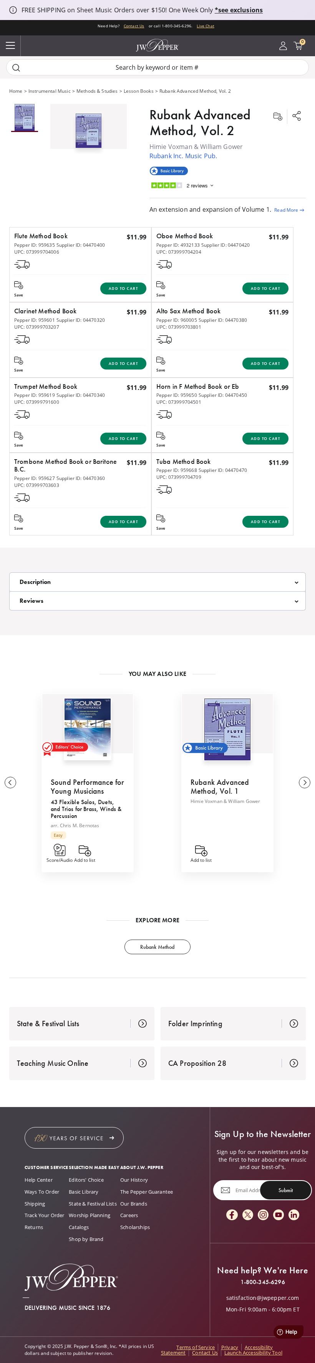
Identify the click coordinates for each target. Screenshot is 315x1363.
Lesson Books (139, 91)
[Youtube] (278, 1215)
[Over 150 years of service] (74, 1138)
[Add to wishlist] (278, 116)
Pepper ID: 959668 (176, 470)
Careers (129, 1215)
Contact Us (134, 25)
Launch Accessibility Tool (253, 1352)
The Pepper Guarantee (146, 1191)
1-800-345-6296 (262, 1282)
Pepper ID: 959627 (34, 478)
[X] (247, 1215)
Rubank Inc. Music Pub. (183, 156)
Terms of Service (195, 1347)
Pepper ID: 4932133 (178, 245)
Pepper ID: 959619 (34, 395)
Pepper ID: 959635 (34, 245)
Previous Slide (10, 782)
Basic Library (83, 1191)
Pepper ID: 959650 (176, 395)
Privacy (229, 1347)
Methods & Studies (97, 91)
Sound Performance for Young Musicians (87, 786)
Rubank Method (157, 946)
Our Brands (133, 1203)
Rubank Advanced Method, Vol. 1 (220, 786)
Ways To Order (42, 1191)
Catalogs (79, 1227)
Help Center (39, 1179)
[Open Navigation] (10, 45)
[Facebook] (232, 1215)
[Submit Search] (16, 67)
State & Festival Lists (93, 1203)
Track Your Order (45, 1215)
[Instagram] (263, 1215)
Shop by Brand (86, 1239)
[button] (88, 129)
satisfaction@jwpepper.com (262, 1298)
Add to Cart (123, 288)
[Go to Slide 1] (24, 118)
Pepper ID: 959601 (34, 320)
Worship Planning (89, 1215)
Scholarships (135, 1227)
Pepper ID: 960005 (176, 320)
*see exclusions (239, 10)
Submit (286, 1190)
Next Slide (304, 782)
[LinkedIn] (293, 1215)
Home (16, 91)
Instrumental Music (49, 91)
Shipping (35, 1203)
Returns (34, 1227)
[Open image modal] (88, 133)
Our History (134, 1179)
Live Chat (205, 25)
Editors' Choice (86, 1179)
